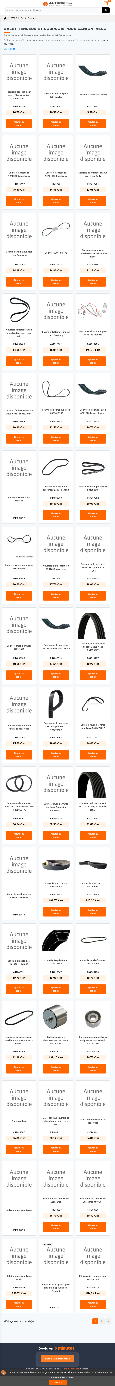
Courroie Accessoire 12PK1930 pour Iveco (19, 174)
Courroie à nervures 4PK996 (93, 94)
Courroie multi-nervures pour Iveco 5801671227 (93, 726)
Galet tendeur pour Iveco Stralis (19, 1278)
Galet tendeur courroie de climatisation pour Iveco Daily (56, 1121)
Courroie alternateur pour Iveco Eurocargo (19, 253)
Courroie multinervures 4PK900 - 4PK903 (19, 896)
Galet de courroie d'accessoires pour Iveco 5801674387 (55, 1040)
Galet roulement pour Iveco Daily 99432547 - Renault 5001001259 (93, 1040)
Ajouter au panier (19, 123)
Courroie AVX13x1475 (56, 253)
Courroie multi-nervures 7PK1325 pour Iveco (19, 727)
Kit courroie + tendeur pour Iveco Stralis (93, 1278)
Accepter (58, 1382)
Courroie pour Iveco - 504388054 (56, 885)
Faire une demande (57, 1358)
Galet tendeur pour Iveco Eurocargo (56, 1200)
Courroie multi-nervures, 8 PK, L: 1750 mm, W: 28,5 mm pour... (93, 806)
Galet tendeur (19, 1121)
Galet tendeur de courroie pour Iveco (93, 1121)
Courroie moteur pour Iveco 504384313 (93, 488)
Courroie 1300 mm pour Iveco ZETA (56, 95)
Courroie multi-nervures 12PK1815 (19, 647)
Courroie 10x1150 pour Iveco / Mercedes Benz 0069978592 (19, 95)
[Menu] (8, 4)
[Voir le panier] (106, 3)
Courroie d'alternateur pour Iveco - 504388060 (93, 333)
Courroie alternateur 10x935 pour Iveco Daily (93, 174)
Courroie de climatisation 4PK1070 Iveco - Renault (93, 411)
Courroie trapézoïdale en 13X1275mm (93, 962)
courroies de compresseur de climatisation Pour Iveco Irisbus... (19, 1040)
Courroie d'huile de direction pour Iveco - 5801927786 (19, 412)
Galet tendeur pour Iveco (19, 1210)
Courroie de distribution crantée (19, 499)
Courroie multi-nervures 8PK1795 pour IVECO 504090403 (56, 726)
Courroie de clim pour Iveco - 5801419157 (56, 411)
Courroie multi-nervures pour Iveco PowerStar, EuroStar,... (56, 807)
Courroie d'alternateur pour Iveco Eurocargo (56, 333)
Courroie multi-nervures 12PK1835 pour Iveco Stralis (56, 647)
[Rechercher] (106, 10)
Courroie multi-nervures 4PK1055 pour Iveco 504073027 (93, 646)
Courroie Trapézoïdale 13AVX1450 (56, 962)
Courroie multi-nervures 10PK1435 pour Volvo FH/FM (93, 567)
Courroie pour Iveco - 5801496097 (93, 885)
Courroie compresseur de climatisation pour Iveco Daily (19, 333)
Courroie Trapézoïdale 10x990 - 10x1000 (19, 962)
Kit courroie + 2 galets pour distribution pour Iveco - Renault (56, 1287)
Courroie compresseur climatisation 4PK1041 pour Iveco (93, 253)
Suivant (108, 1321)
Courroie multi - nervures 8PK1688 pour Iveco (56, 567)
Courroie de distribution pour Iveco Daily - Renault (56, 488)
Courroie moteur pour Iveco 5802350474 (19, 567)
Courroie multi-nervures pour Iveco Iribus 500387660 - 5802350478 (19, 806)
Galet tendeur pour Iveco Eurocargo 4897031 (93, 1200)
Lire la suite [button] (9, 49)
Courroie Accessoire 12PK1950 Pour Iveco (56, 174)
